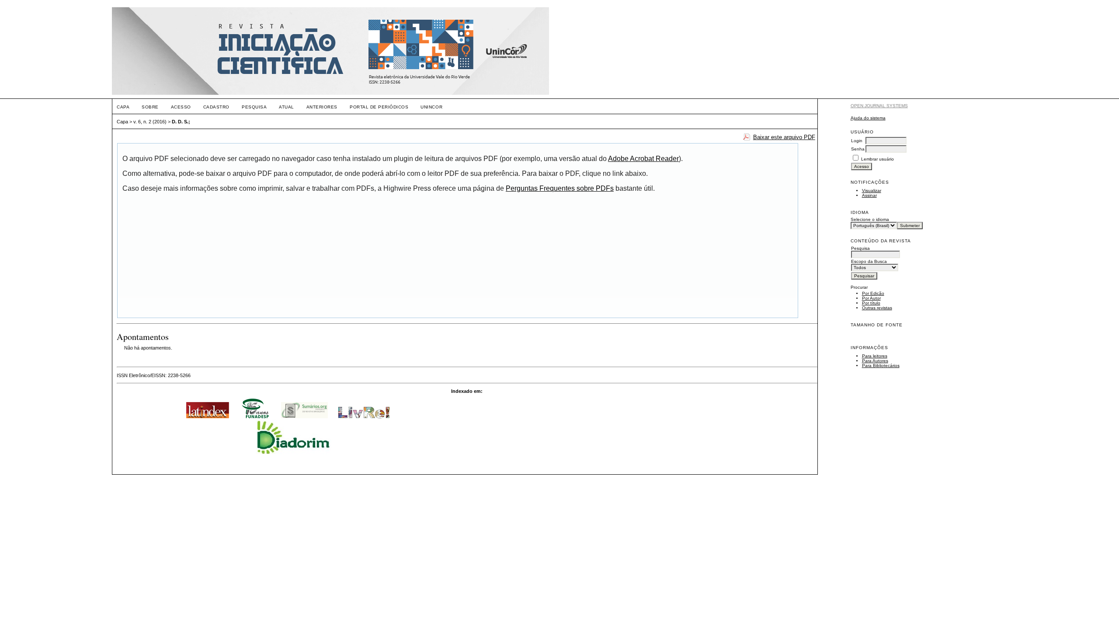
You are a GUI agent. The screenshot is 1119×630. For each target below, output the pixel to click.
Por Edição (873, 293)
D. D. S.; (181, 121)
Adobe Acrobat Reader (643, 158)
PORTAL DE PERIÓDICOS (379, 107)
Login (856, 140)
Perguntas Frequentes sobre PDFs (560, 188)
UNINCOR (431, 107)
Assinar (869, 195)
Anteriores (321, 107)
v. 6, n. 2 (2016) (150, 121)
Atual (286, 107)
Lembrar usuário (877, 159)
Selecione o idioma (870, 219)
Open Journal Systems (879, 105)
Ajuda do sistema (868, 118)
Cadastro (216, 107)
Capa (123, 107)
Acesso (181, 107)
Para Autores (875, 360)
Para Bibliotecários (881, 365)
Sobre (150, 107)
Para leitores (874, 356)
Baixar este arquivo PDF (784, 137)
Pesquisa (254, 107)
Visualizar (871, 190)
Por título (871, 303)
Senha (858, 149)
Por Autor (871, 298)
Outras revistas (877, 307)
